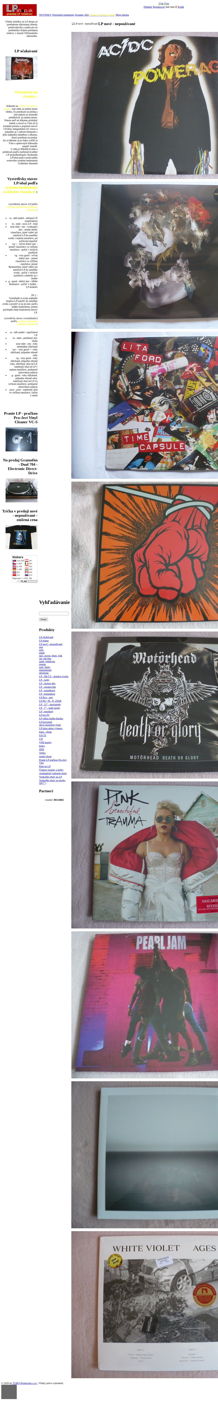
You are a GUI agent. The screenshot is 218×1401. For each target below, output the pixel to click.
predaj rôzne (45, 756)
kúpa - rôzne (45, 732)
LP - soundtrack (47, 690)
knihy (42, 746)
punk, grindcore (47, 661)
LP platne (44, 640)
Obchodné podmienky (63, 15)
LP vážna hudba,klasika (51, 718)
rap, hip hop (45, 658)
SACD (42, 735)
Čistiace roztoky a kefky (51, 770)
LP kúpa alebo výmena (50, 728)
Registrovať (159, 7)
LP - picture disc (47, 683)
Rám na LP (45, 766)
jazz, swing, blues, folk (50, 655)
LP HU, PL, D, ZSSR (50, 701)
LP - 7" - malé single (49, 708)
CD (41, 739)
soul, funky (44, 667)
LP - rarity (44, 680)
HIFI (41, 749)
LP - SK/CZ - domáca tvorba (53, 676)
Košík (181, 7)
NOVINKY (45, 15)
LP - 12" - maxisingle (50, 704)
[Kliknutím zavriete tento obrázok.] (9, 1392)
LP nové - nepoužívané (50, 644)
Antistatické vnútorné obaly (53, 773)
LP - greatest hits (47, 687)
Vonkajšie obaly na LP (50, 777)
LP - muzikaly (46, 711)
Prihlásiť (148, 7)
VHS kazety (45, 742)
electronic (44, 673)
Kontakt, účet (82, 15)
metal (42, 652)
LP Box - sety (46, 697)
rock (41, 650)
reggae (42, 664)
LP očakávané (46, 637)
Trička (42, 753)
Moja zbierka (122, 15)
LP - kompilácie (47, 694)
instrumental (45, 670)
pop (41, 647)
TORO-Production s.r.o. (25, 1383)
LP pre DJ (44, 715)
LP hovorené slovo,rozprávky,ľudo (50, 723)
